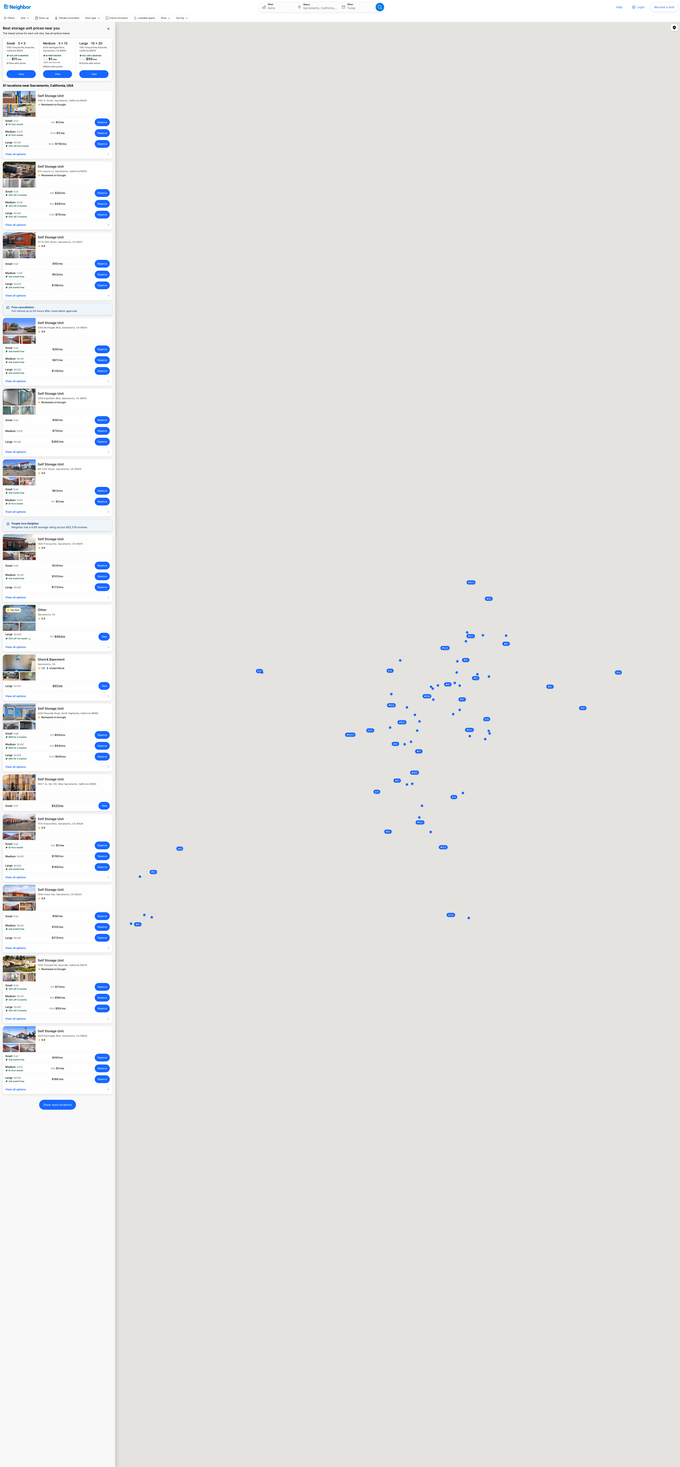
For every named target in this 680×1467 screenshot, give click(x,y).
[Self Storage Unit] (57, 104)
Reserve (102, 122)
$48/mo (60, 636)
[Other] (57, 618)
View (21, 74)
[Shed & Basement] (57, 667)
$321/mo (57, 805)
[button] (276, 7)
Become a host (664, 7)
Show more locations (57, 1104)
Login (640, 7)
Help (619, 7)
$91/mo (58, 685)
